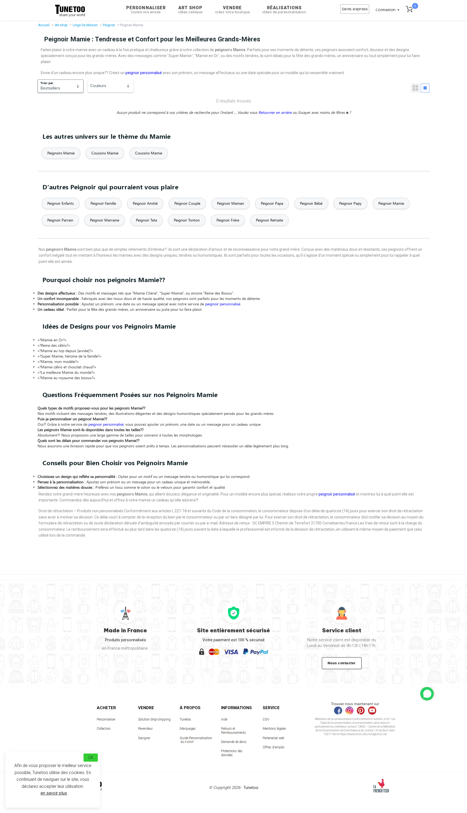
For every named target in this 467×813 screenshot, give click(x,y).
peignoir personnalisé (143, 73)
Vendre (232, 9)
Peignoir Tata (146, 220)
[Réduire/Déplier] (427, 693)
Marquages (188, 729)
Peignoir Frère (227, 220)
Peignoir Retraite (269, 220)
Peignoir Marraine (104, 220)
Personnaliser (146, 9)
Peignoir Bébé (311, 203)
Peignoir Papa (272, 203)
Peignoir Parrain (60, 220)
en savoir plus (54, 793)
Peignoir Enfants (60, 203)
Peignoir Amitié (145, 203)
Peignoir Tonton (187, 220)
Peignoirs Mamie (61, 153)
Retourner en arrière (275, 112)
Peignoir (109, 25)
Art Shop (190, 9)
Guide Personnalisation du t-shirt (196, 740)
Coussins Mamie (104, 153)
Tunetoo (185, 719)
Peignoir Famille (103, 203)
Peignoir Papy (350, 203)
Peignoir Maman (230, 203)
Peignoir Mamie (391, 203)
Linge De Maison (85, 25)
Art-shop (61, 25)
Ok (91, 757)
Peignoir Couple (187, 203)
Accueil (43, 25)
